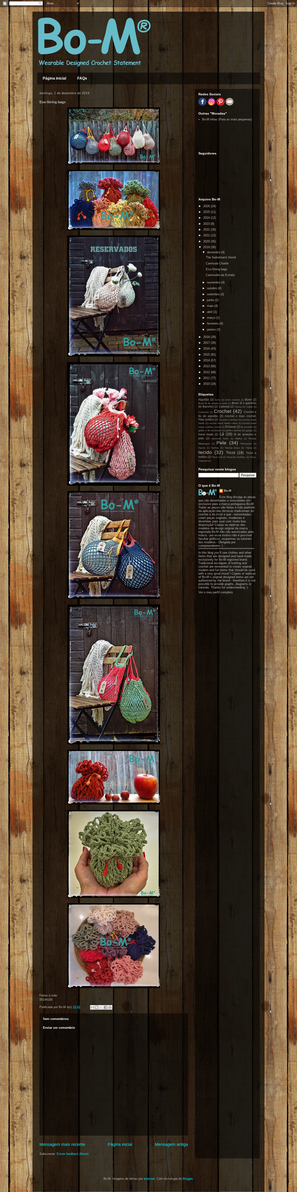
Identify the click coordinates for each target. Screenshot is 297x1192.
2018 (207, 337)
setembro (213, 294)
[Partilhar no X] (101, 1007)
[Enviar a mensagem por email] (92, 1007)
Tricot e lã (217, 457)
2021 (207, 235)
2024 (207, 217)
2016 (207, 348)
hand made (205, 434)
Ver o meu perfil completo (215, 592)
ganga (249, 430)
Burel (248, 399)
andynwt (149, 1178)
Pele (221, 442)
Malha (239, 438)
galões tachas (233, 430)
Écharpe (230, 426)
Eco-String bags (216, 269)
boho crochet (233, 399)
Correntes (203, 412)
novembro (214, 282)
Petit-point (246, 443)
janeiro (212, 329)
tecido (205, 452)
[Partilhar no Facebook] (105, 1007)
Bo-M (227, 490)
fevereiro (213, 323)
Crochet (222, 411)
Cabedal (224, 406)
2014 (207, 360)
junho (211, 300)
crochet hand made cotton (223, 423)
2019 (207, 247)
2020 (207, 241)
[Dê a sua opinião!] (96, 1007)
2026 (207, 206)
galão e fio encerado (209, 430)
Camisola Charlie (217, 263)
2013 (207, 366)
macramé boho (220, 438)
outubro (212, 288)
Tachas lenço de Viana (238, 448)
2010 (207, 384)
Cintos (238, 406)
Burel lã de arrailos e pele (212, 403)
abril (210, 312)
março (211, 317)
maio (210, 306)
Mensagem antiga (171, 1144)
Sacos (201, 448)
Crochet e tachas (228, 419)
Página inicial (54, 78)
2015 (207, 354)
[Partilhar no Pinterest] (110, 1007)
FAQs (82, 78)
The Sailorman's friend (221, 257)
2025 (207, 212)
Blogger (188, 1178)
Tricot (230, 453)
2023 (207, 223)
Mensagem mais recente (62, 1144)
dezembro (214, 252)
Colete (249, 406)
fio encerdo (247, 427)
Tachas (215, 448)
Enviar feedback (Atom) (72, 1154)
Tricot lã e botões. (236, 457)
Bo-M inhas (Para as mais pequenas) (227, 119)
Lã (222, 434)
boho (217, 399)
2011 (207, 378)
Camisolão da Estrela (220, 275)
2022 (207, 229)
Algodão (203, 399)
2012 (207, 372)
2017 (207, 342)
